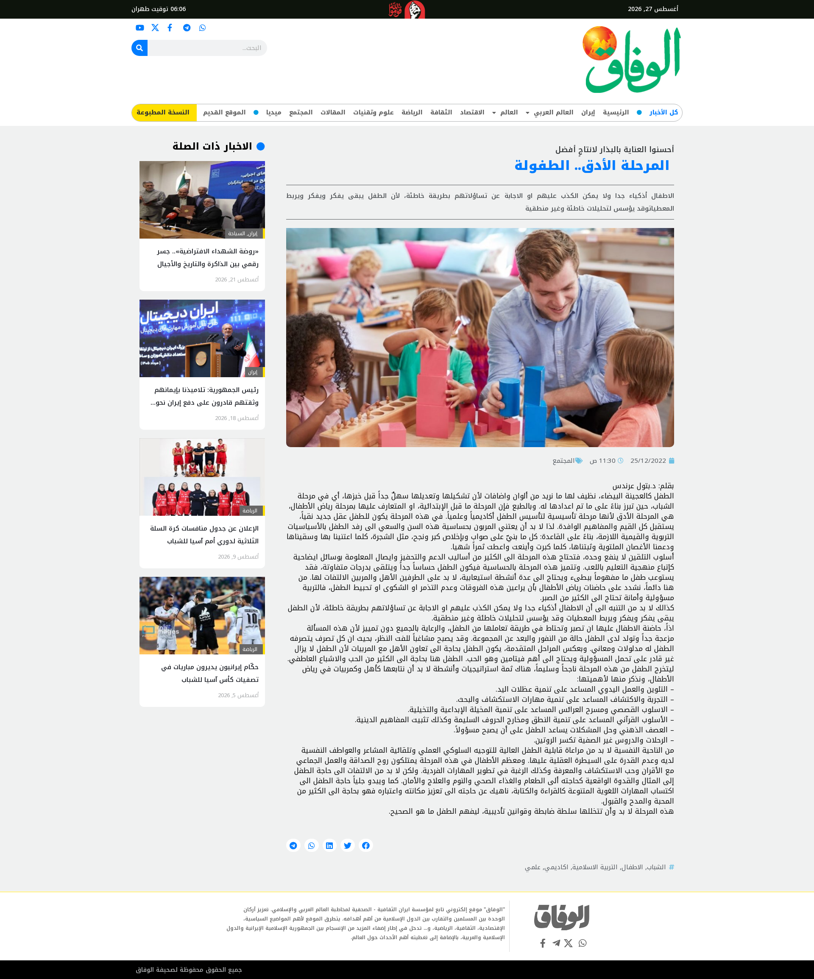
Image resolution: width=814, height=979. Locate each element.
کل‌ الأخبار (664, 112)
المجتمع (301, 112)
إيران (588, 112)
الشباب (656, 867)
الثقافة (441, 112)
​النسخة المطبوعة (163, 112)
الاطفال (632, 867)
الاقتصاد (472, 112)
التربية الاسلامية (595, 867)
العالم (509, 112)
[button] (366, 845)
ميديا (274, 112)
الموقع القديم (224, 112)
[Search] (139, 48)
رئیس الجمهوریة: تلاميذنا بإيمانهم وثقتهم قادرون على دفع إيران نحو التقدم (206, 402)
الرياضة (412, 112)
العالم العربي (554, 112)
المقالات (333, 112)
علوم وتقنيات (373, 112)
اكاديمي (556, 867)
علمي (533, 867)
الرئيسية (616, 112)
